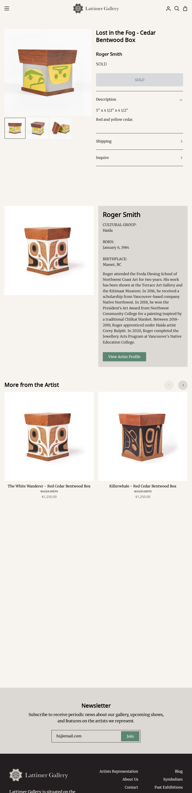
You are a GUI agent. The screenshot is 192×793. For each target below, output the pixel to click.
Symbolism (173, 779)
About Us (130, 779)
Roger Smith (109, 54)
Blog (179, 771)
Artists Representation (119, 771)
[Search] (175, 8)
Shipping (103, 141)
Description (106, 99)
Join (130, 736)
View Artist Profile (124, 356)
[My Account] (166, 8)
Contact (131, 787)
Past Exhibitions (169, 787)
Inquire (102, 157)
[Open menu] (5, 8)
